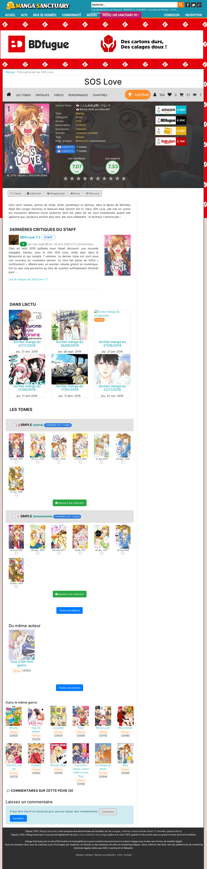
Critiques (42, 95)
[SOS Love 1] (16, 445)
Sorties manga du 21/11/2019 (27, 343)
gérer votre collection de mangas (90, 834)
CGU (119, 854)
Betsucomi (82, 140)
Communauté (71, 15)
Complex (36, 765)
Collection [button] (35, 193)
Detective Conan (100, 13)
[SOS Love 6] (122, 445)
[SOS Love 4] (80, 445)
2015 (79, 121)
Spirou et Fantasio (112, 9)
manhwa (125, 831)
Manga (37, 5)
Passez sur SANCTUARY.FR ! (120, 15)
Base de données (44, 15)
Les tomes (23, 95)
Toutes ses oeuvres (69, 687)
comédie (92, 132)
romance (81, 132)
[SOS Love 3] (59, 445)
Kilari (81, 727)
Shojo (79, 117)
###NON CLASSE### (134, 9)
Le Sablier (58, 727)
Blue (125, 765)
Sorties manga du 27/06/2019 (112, 343)
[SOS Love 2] (37, 445)
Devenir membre (84, 854)
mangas (116, 831)
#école (80, 137)
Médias (92, 15)
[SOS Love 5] (101, 445)
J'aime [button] (17, 193)
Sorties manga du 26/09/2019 (69, 343)
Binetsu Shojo (58, 765)
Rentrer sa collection (105, 854)
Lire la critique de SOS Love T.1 (28, 279)
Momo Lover (103, 727)
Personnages (78, 95)
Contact (128, 854)
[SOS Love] (27, 138)
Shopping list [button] (56, 193)
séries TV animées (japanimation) (164, 831)
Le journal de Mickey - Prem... (162, 9)
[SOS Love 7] (16, 478)
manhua (136, 831)
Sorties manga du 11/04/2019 (27, 388)
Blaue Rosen (125, 727)
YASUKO (81, 125)
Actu (24, 15)
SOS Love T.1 (30, 237)
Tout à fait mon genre (21, 663)
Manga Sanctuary (49, 831)
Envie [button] (76, 193)
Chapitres (100, 95)
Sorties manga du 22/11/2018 (112, 388)
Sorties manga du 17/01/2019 (69, 388)
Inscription (193, 15)
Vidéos (58, 95)
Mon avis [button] (93, 193)
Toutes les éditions (69, 610)
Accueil (10, 15)
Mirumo (14, 727)
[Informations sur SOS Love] (9, 95)
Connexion (172, 15)
